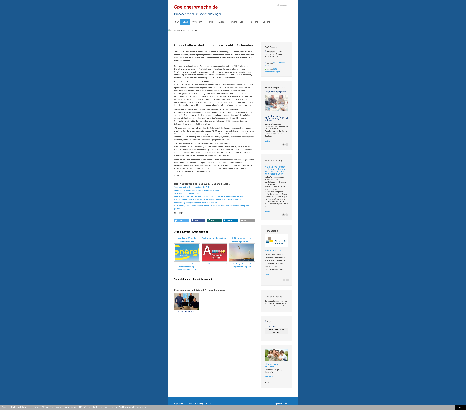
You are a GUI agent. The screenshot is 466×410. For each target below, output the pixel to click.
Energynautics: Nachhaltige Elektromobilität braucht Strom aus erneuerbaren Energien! (208, 196)
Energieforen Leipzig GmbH (276, 91)
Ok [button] (460, 407)
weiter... (268, 140)
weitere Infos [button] (142, 407)
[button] (181, 220)
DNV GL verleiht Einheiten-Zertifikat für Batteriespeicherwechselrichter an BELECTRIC (208, 199)
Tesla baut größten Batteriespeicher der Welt (191, 187)
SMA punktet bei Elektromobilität (187, 193)
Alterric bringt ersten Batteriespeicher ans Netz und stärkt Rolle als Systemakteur (275, 170)
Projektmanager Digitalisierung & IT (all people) (276, 118)
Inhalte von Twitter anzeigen (276, 330)
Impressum (178, 403)
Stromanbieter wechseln (272, 365)
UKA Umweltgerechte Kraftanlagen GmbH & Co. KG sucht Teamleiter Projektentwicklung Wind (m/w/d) (211, 207)
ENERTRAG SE (273, 250)
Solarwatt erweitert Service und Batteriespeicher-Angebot (196, 190)
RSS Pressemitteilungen (272, 70)
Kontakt (209, 403)
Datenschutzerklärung (194, 403)
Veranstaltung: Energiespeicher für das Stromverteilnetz (196, 202)
